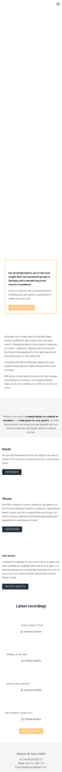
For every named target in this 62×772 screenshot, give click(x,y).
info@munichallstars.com (34, 767)
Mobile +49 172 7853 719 (31, 763)
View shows (12, 529)
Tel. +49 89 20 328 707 (31, 759)
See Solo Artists (15, 586)
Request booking (21, 307)
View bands (12, 472)
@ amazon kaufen (31, 631)
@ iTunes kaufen (31, 660)
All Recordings (31, 731)
